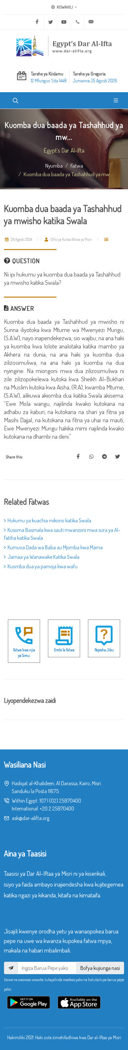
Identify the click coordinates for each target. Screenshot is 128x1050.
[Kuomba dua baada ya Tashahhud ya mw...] (78, 456)
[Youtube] (64, 22)
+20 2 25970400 (57, 808)
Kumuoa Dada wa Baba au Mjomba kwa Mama (55, 547)
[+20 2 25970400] (77, 22)
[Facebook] (37, 22)
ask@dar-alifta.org (30, 818)
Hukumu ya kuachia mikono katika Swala (49, 520)
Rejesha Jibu (104, 649)
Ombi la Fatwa (64, 649)
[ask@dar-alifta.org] (90, 22)
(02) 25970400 (65, 800)
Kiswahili (64, 7)
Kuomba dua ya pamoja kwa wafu (42, 566)
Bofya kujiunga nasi (100, 968)
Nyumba (54, 165)
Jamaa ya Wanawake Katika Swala (43, 557)
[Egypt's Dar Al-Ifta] (64, 46)
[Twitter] (50, 22)
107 (42, 800)
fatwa (77, 165)
